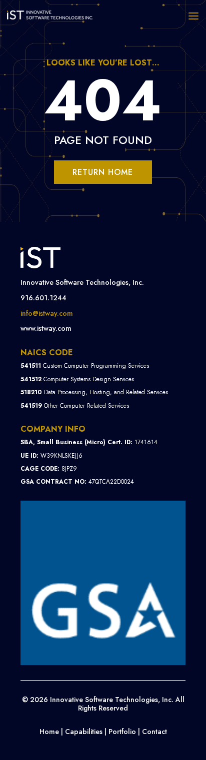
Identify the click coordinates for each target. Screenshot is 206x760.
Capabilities (83, 732)
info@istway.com (46, 313)
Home (49, 732)
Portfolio (122, 732)
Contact (154, 732)
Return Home (102, 172)
